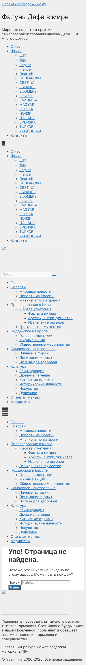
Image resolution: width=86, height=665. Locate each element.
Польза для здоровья (38, 362)
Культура (18, 366)
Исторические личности (40, 384)
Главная (17, 282)
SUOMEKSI (28, 91)
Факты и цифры (42, 313)
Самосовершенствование (33, 349)
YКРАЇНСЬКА (30, 131)
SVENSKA (27, 122)
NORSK (25, 113)
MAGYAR (26, 104)
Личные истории (34, 353)
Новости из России (36, 296)
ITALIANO (27, 118)
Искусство (28, 388)
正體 (22, 55)
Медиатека (20, 401)
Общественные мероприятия (44, 344)
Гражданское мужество (40, 326)
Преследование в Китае (31, 304)
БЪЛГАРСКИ (30, 78)
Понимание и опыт (35, 357)
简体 (22, 60)
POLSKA (26, 109)
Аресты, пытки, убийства (50, 318)
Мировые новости (35, 291)
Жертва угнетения (35, 309)
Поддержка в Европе (29, 331)
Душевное (28, 393)
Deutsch (26, 73)
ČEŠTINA (27, 82)
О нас (15, 46)
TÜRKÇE (26, 126)
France (25, 69)
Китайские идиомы (36, 379)
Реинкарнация (31, 371)
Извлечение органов (46, 322)
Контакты (19, 135)
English (25, 65)
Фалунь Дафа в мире (35, 17)
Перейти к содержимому (24, 4)
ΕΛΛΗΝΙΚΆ (28, 100)
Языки (16, 51)
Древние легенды (34, 375)
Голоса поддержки (35, 335)
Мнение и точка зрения (39, 300)
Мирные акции (32, 340)
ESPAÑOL (27, 87)
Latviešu (26, 96)
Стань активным (25, 397)
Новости (18, 287)
